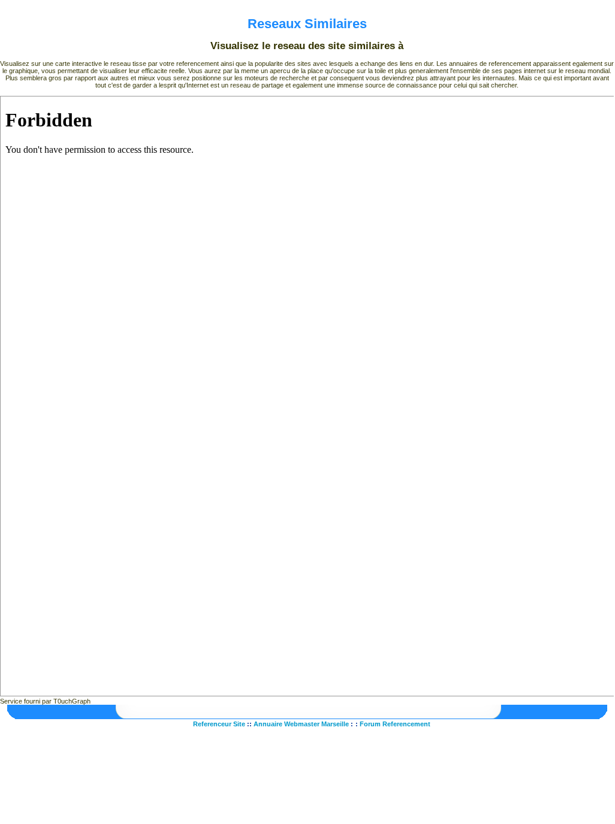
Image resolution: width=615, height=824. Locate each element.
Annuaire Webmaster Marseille (301, 724)
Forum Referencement (395, 724)
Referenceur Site (219, 724)
